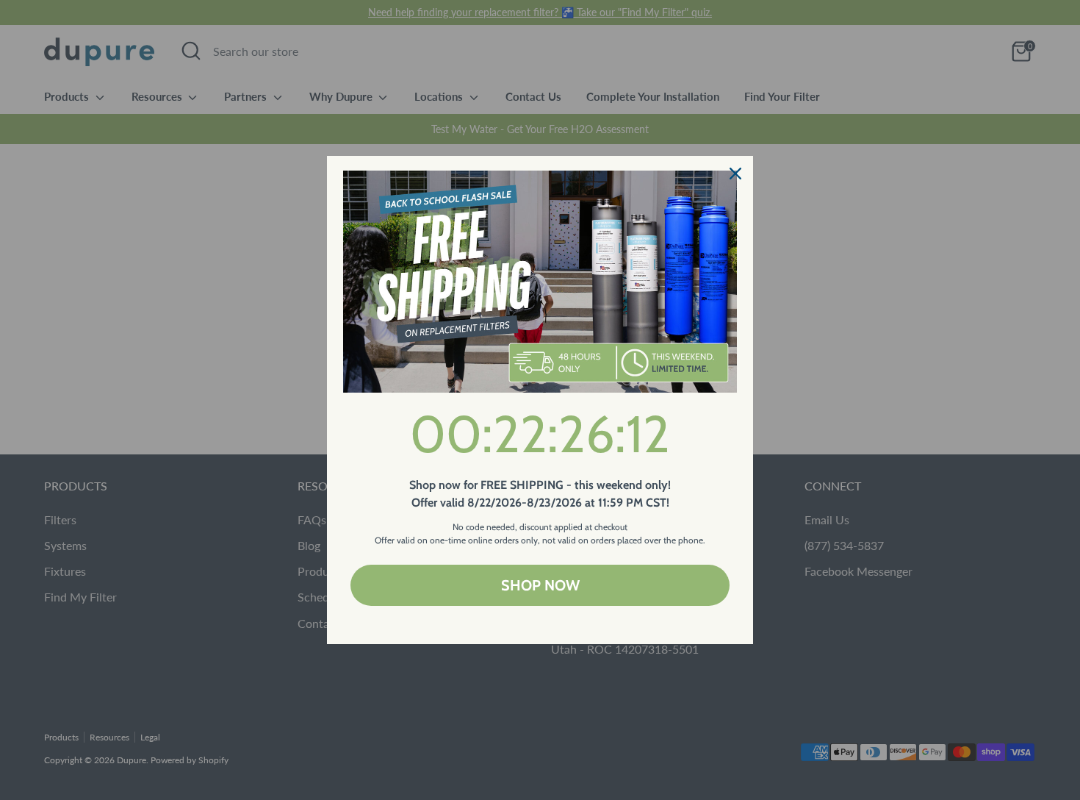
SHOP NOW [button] (540, 585)
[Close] (735, 173)
